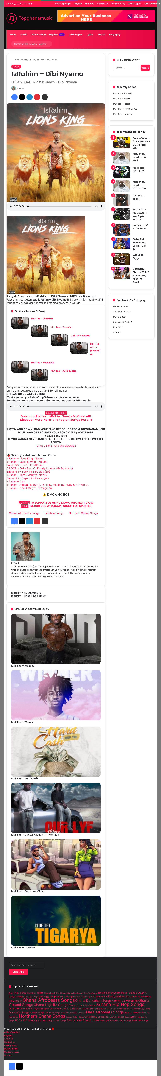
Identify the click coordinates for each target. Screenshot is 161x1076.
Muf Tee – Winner (22, 722)
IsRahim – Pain (16, 481)
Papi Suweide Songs (114, 1017)
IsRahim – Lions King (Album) (25, 458)
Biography (114, 34)
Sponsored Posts (121, 322)
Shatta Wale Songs (79, 1020)
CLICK (24, 506)
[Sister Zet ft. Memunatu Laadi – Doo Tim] (121, 243)
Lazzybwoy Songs (142, 1009)
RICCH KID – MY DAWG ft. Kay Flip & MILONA (140, 214)
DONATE (24, 502)
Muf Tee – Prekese (22, 665)
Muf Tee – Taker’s (61, 327)
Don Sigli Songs (31, 997)
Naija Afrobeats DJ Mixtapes (73, 1013)
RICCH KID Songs (25, 1020)
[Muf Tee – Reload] (59, 340)
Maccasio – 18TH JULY (139, 169)
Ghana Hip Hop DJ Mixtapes (83, 1005)
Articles (117, 332)
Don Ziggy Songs (47, 996)
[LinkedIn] (29, 97)
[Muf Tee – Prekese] (56, 639)
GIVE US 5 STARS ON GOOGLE (56, 445)
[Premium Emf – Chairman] (121, 230)
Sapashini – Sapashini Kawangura (28, 478)
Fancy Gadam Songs (120, 996)
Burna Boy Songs (75, 993)
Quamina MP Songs (133, 1017)
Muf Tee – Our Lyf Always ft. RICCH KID (35, 834)
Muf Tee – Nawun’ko (42, 362)
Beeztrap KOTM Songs (38, 993)
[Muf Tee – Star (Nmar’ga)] (79, 348)
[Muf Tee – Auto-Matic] (39, 375)
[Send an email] (25, 88)
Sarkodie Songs (59, 1021)
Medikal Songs (37, 1012)
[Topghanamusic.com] (29, 18)
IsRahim (20, 88)
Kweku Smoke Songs (125, 1009)
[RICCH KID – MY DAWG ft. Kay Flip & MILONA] (121, 214)
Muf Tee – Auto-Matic (63, 370)
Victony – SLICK (138, 197)
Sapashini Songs (44, 1020)
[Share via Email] (45, 97)
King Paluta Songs (92, 1009)
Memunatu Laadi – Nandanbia (139, 185)
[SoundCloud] (151, 1058)
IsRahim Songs (54, 513)
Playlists (56, 34)
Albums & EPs (38, 34)
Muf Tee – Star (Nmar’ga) (95, 349)
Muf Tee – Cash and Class (27, 891)
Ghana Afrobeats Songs (24, 513)
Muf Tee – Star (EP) (42, 318)
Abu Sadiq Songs (17, 993)
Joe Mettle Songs (73, 1008)
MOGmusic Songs (52, 1013)
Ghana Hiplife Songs (20, 1008)
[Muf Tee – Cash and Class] (56, 864)
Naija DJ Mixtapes (133, 1012)
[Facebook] (14, 97)
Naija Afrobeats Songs (105, 1012)
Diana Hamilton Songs (132, 993)
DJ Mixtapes (75, 34)
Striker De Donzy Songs (119, 1020)
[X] (22, 97)
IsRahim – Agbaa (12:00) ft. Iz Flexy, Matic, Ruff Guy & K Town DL (48, 484)
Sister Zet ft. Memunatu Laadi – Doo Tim (140, 244)
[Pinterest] (37, 97)
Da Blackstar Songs (109, 992)
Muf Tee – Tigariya (23, 947)
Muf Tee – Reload (80, 335)
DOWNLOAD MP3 (56, 413)
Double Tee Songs (64, 996)
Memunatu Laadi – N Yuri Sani (140, 157)
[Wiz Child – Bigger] (121, 259)
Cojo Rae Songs (90, 993)
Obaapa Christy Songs (75, 1017)
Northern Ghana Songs (83, 513)
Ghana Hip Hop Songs (120, 1004)
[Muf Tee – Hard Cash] (56, 752)
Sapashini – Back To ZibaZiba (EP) (28, 471)
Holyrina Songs (40, 1009)
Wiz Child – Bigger (139, 256)
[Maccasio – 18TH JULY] (121, 172)
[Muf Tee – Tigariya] (56, 921)
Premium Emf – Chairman (140, 227)
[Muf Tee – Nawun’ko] (20, 367)
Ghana (32, 59)
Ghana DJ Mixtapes (125, 1000)
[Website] (100, 579)
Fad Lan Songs (99, 996)
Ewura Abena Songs (82, 997)
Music (23, 34)
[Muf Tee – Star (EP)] (20, 323)
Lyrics (89, 34)
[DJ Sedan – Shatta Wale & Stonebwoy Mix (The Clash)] (121, 273)
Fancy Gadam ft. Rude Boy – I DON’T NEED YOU (141, 143)
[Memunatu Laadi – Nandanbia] (121, 186)
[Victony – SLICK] (121, 200)
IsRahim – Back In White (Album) (27, 461)
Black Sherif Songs (58, 993)
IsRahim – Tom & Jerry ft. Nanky (27, 474)
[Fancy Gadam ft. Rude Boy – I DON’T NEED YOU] (121, 142)
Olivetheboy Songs (94, 1016)
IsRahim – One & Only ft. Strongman (29, 488)
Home (12, 34)
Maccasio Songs (19, 1012)
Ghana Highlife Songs (51, 1005)
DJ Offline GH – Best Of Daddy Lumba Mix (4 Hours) (40, 468)
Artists (101, 34)
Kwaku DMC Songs (108, 1009)
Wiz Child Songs (140, 1020)
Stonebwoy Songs (100, 1021)
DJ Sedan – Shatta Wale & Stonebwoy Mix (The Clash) (141, 275)
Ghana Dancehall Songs (93, 1001)
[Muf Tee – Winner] (56, 695)
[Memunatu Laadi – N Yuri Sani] (121, 158)
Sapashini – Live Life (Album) (25, 465)
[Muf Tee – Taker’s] (39, 331)
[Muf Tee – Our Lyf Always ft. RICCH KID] (56, 808)
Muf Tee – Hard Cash (24, 778)
